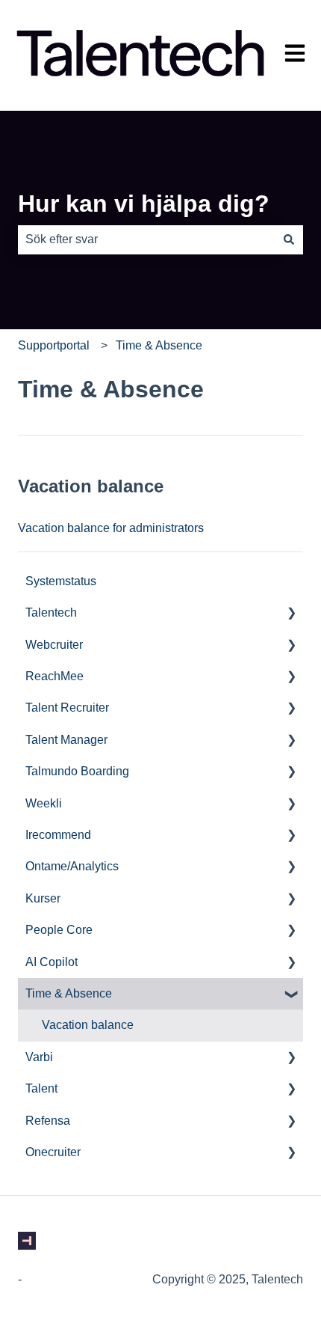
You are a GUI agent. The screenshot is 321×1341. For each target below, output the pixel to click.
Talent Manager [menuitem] (66, 739)
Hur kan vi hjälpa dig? (143, 203)
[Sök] (289, 239)
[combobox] (146, 239)
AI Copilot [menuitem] (51, 962)
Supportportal (54, 345)
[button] (291, 614)
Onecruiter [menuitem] (53, 1152)
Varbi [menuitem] (39, 1057)
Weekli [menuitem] (43, 803)
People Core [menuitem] (59, 929)
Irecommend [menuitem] (58, 834)
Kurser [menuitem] (42, 898)
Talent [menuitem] (41, 1088)
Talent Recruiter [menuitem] (67, 707)
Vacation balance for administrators (111, 528)
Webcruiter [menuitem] (54, 644)
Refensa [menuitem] (47, 1120)
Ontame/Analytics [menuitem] (72, 866)
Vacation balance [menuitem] (88, 1024)
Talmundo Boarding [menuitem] (77, 771)
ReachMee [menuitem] (54, 676)
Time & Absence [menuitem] (68, 993)
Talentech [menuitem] (51, 612)
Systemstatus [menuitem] (60, 581)
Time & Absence (159, 345)
